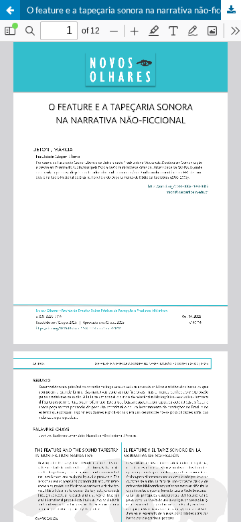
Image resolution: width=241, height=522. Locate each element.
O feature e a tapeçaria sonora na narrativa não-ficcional (134, 10)
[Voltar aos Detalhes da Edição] (10, 10)
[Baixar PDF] (231, 10)
